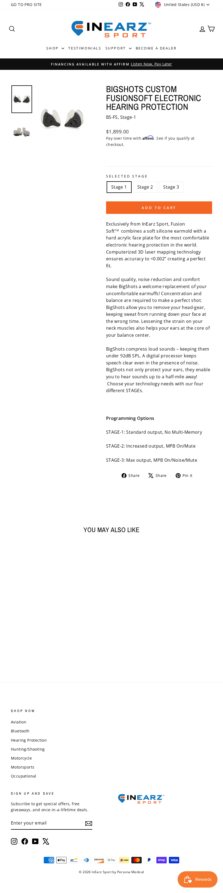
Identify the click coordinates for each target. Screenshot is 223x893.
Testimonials (84, 48)
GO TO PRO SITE (26, 4)
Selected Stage (127, 176)
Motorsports (22, 767)
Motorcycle (21, 758)
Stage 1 (119, 187)
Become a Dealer (156, 48)
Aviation (18, 722)
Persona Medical (130, 872)
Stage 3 (171, 187)
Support (117, 48)
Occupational (23, 776)
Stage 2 (145, 187)
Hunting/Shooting (28, 749)
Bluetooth (20, 730)
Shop (53, 48)
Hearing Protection (29, 740)
